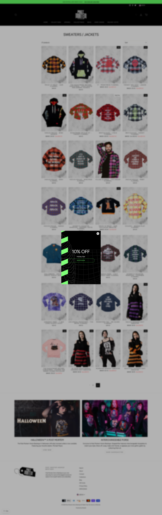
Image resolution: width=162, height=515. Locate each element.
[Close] (98, 233)
